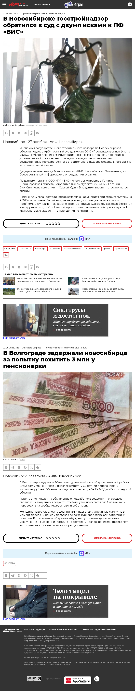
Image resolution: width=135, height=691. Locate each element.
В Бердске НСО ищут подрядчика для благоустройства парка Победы (101, 279)
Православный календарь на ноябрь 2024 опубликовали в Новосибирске (103, 290)
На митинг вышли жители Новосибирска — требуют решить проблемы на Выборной (39, 279)
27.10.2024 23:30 (11, 13)
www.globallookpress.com (39, 125)
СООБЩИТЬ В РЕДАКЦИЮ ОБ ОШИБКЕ (99, 630)
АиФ (22, 459)
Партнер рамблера (53, 679)
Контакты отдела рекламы (63, 630)
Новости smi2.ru (14, 337)
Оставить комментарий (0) (107, 223)
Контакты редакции (34, 630)
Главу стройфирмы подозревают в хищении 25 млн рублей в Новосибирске (39, 290)
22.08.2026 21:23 (11, 347)
